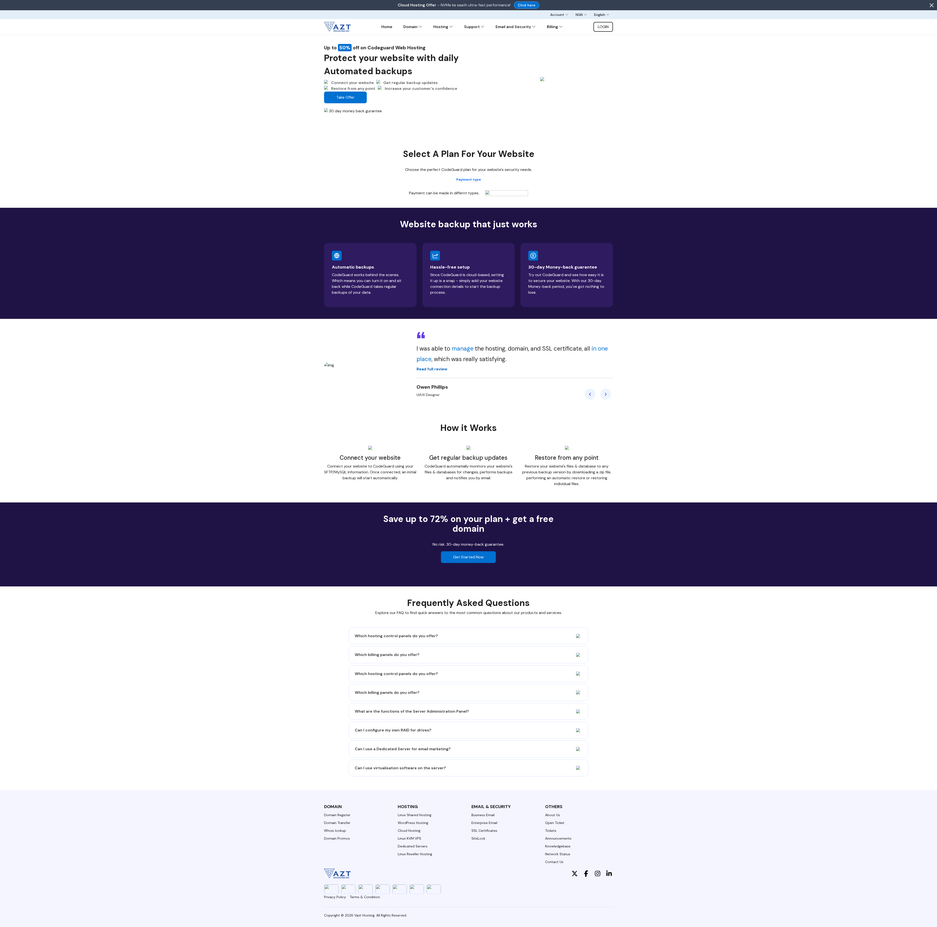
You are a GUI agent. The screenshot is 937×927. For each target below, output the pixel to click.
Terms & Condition (365, 897)
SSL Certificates (484, 830)
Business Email (483, 815)
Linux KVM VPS (409, 838)
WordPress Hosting (413, 823)
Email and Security (514, 26)
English (599, 14)
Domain (410, 26)
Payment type (468, 179)
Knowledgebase (557, 846)
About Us (552, 815)
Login (603, 26)
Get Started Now (468, 557)
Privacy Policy (335, 897)
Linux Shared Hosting (414, 815)
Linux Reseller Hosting (415, 854)
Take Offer (345, 97)
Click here (526, 5)
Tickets (550, 830)
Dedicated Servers (413, 846)
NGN (579, 14)
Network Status (557, 854)
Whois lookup (335, 830)
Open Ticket (554, 823)
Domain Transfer (337, 823)
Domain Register (337, 815)
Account (557, 14)
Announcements (558, 838)
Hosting (441, 26)
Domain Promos (337, 838)
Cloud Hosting (409, 830)
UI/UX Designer (428, 395)
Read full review (432, 369)
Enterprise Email (484, 823)
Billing (553, 26)
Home (386, 26)
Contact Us (554, 862)
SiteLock (478, 838)
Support (472, 26)
